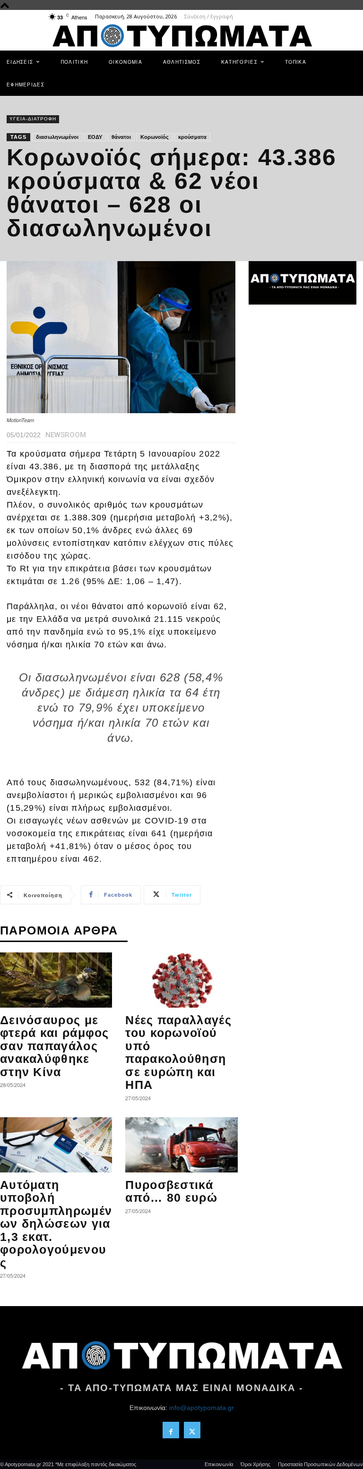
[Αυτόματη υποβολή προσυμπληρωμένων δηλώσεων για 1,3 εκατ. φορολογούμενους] (56, 1144)
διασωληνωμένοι (57, 137)
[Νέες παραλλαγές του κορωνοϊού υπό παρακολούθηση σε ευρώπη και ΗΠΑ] (181, 980)
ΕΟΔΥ (95, 137)
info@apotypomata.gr (201, 1407)
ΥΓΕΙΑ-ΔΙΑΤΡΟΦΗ (32, 118)
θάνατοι (121, 137)
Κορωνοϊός (154, 137)
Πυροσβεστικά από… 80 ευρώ (171, 1191)
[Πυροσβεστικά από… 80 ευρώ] (181, 1144)
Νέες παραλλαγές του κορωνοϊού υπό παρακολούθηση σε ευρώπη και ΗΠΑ (178, 1052)
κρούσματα (192, 137)
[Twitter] (192, 1430)
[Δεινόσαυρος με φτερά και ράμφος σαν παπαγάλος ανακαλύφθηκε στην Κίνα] (56, 980)
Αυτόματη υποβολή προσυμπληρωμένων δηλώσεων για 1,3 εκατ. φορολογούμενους (56, 1223)
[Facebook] (171, 1430)
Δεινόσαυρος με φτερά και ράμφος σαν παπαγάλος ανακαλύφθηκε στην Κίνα (54, 1045)
